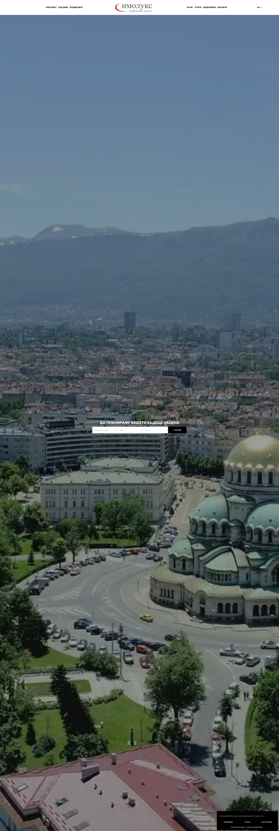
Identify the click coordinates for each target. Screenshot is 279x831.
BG (258, 7)
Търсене (177, 430)
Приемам (228, 822)
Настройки (266, 822)
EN (261, 7)
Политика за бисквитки (238, 827)
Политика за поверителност (254, 827)
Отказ (247, 822)
